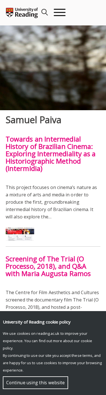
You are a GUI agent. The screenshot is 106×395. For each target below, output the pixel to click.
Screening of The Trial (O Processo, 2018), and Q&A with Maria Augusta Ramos (48, 266)
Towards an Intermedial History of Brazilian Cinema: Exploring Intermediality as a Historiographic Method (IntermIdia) (51, 153)
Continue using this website (35, 383)
